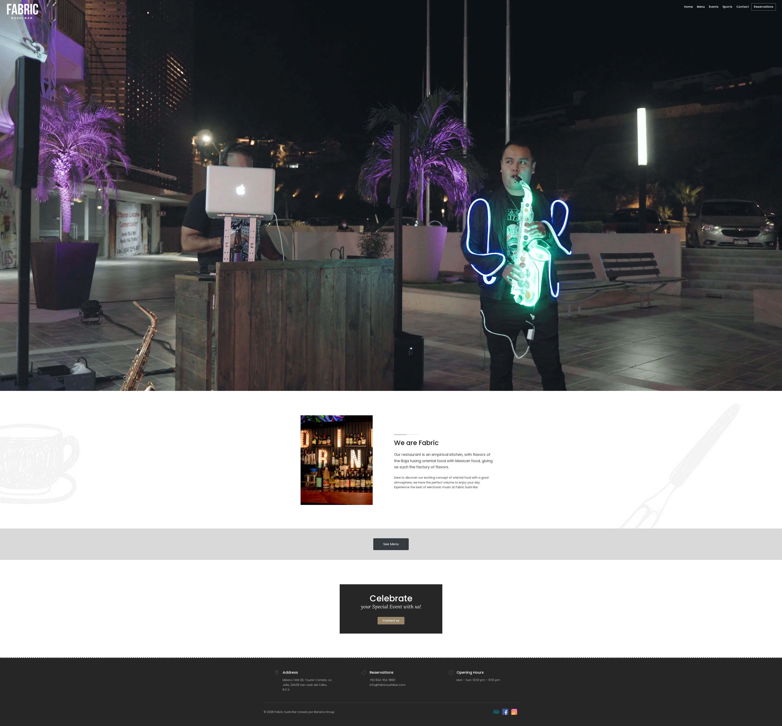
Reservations (763, 7)
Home (688, 7)
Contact (742, 7)
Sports (727, 7)
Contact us (391, 621)
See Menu (391, 544)
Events (713, 7)
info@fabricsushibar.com (387, 685)
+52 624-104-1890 (382, 680)
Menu (701, 7)
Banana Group (324, 712)
